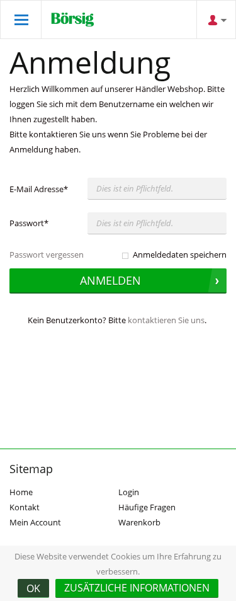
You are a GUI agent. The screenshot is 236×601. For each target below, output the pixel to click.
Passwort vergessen (46, 254)
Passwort (28, 223)
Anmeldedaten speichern (180, 254)
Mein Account (35, 522)
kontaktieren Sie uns (166, 320)
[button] (136, 588)
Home (21, 492)
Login (128, 492)
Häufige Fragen (147, 507)
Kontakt (24, 507)
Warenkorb (139, 522)
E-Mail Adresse (38, 189)
